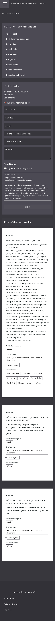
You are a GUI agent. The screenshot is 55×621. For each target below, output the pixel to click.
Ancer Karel (11, 33)
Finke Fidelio (26, 373)
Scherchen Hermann (25, 383)
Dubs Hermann (13, 373)
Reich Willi (11, 383)
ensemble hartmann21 (25, 592)
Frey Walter (38, 373)
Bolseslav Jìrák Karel (15, 74)
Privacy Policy (11, 604)
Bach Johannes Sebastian (17, 38)
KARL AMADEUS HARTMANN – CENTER (28, 4)
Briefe (9, 349)
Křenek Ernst (23, 378)
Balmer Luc (11, 44)
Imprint (8, 610)
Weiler (38, 383)
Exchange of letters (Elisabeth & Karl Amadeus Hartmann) (24, 359)
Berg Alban (11, 59)
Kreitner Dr (11, 378)
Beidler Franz (12, 54)
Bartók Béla (11, 49)
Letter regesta (13, 365)
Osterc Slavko (36, 378)
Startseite (6, 13)
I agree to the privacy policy (19, 168)
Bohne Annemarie (14, 69)
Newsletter (10, 598)
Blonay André (12, 64)
